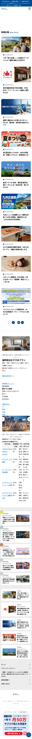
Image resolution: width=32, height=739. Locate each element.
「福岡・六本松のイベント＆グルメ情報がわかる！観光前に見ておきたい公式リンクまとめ (14, 674)
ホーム (3, 664)
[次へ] (22, 322)
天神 (3, 412)
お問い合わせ (5, 684)
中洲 (3, 414)
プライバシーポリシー (8, 668)
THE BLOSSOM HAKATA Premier (7, 451)
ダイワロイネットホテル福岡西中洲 (7, 495)
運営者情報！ (5, 680)
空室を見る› (6, 404)
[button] (2, 419)
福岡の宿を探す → (8, 376)
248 (19, 322)
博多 (3, 409)
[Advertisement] (16, 22)
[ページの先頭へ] (28, 734)
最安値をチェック (8, 383)
